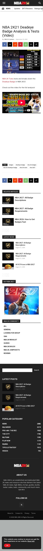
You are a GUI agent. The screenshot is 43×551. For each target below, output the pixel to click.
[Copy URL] (36, 44)
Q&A (5, 336)
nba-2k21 (32, 167)
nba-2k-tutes (23, 167)
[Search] (40, 3)
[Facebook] (4, 44)
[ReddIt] (15, 44)
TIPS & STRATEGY (6, 224)
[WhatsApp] (25, 44)
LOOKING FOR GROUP (12, 333)
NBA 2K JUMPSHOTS (12, 350)
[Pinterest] (20, 44)
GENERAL (7, 329)
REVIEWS (7, 353)
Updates (17, 8)
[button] (4, 3)
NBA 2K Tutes (8, 79)
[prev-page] (3, 230)
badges (11, 165)
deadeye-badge (20, 165)
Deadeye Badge (8, 82)
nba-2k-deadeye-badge (10, 167)
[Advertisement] (21, 17)
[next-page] (7, 230)
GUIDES (7, 343)
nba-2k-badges (31, 165)
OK (7, 545)
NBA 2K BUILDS (9, 346)
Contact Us (18, 513)
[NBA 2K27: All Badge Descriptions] (8, 200)
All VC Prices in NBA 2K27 (25, 264)
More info (30, 541)
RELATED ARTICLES (11, 192)
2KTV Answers (27, 8)
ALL (5, 326)
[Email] (31, 44)
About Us (10, 513)
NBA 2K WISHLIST (10, 340)
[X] (10, 44)
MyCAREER (6, 203)
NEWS (8, 8)
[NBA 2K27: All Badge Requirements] (8, 211)
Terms (33, 513)
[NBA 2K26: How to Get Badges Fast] (8, 222)
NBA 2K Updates (9, 39)
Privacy (27, 513)
